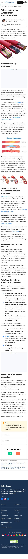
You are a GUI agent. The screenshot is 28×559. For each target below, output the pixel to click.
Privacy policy (4, 515)
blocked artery (19, 102)
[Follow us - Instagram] (5, 499)
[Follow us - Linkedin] (8, 499)
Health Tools (17, 504)
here (21, 416)
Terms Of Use (4, 513)
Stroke (7, 336)
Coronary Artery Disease (15, 6)
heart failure (15, 231)
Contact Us (17, 521)
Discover (3, 504)
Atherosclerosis (5, 197)
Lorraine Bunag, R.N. (11, 24)
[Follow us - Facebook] (2, 499)
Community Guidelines (6, 527)
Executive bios (18, 515)
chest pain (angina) (6, 223)
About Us (16, 513)
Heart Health (4, 6)
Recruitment (17, 518)
